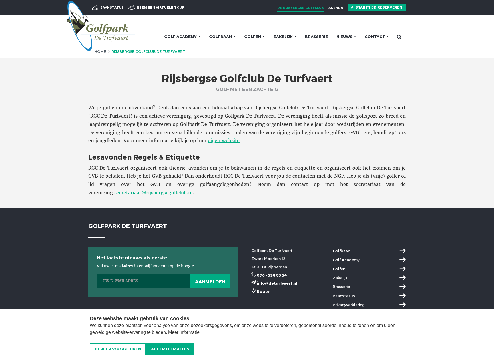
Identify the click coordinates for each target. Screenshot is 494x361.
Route (263, 291)
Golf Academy (346, 259)
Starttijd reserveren (378, 7)
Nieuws (344, 36)
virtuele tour (160, 7)
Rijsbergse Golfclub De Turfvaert (148, 51)
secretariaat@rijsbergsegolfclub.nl (153, 192)
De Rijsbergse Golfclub (300, 7)
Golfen (253, 36)
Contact (375, 36)
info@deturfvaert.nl (276, 283)
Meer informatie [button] (184, 332)
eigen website (224, 140)
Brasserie (316, 36)
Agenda (335, 7)
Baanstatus (111, 7)
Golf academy (181, 36)
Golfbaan (221, 36)
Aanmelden (210, 281)
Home (100, 51)
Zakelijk (283, 36)
